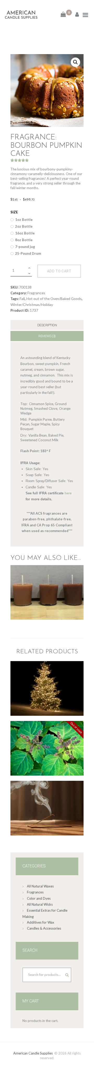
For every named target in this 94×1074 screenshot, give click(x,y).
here (68, 493)
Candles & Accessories (44, 928)
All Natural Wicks (40, 904)
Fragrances (36, 293)
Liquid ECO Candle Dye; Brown (47, 582)
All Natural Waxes (40, 886)
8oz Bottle (24, 240)
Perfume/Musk (47, 744)
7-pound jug (25, 247)
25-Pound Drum (28, 253)
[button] (75, 62)
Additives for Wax (40, 922)
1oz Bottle (24, 220)
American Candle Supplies (33, 1053)
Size (14, 212)
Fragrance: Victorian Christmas (47, 669)
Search (62, 974)
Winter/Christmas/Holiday (31, 304)
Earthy (46, 739)
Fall (22, 298)
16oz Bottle (25, 233)
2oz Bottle (24, 226)
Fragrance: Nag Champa (47, 789)
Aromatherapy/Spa (47, 796)
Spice (46, 684)
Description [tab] (47, 325)
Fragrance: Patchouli (47, 732)
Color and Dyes (39, 898)
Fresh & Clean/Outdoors (46, 678)
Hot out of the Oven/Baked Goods (54, 298)
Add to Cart (59, 271)
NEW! (46, 801)
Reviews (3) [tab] (47, 336)
